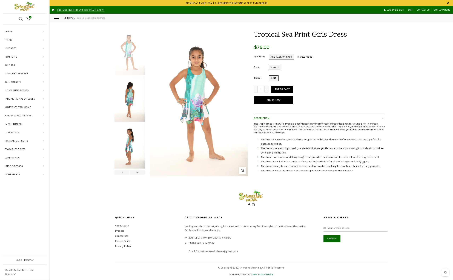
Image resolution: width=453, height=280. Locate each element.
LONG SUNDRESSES (17, 90)
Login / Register (25, 259)
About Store (122, 225)
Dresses (120, 230)
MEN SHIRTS (12, 174)
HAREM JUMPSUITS (16, 140)
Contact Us (121, 235)
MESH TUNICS (13, 124)
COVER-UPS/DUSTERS (18, 115)
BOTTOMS (11, 56)
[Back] (56, 18)
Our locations (442, 10)
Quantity (259, 56)
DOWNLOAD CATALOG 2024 (90, 10)
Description (261, 118)
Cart (410, 10)
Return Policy (122, 241)
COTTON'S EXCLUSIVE (18, 107)
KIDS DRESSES (14, 166)
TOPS (26, 39)
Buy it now (274, 100)
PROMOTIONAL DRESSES (20, 98)
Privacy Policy (123, 246)
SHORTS (10, 65)
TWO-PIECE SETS (15, 149)
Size (256, 67)
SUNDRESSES (13, 82)
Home (9, 31)
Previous (122, 172)
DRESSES (10, 48)
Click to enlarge (242, 170)
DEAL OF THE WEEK (16, 73)
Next (137, 172)
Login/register (395, 10)
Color (257, 78)
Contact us (423, 10)
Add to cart (282, 89)
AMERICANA (12, 157)
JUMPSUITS (12, 132)
